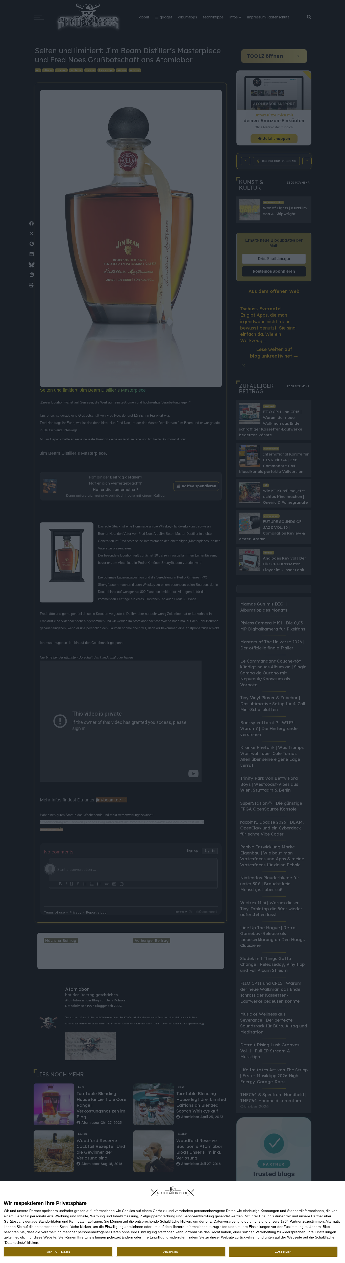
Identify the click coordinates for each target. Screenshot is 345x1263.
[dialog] (172, 1222)
